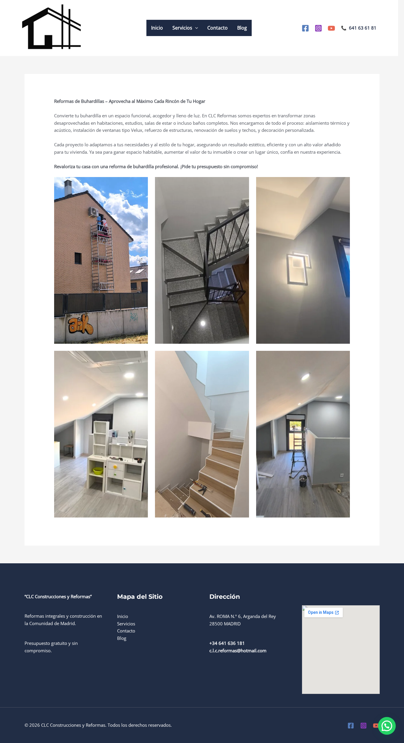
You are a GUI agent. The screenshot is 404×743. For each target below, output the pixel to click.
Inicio (157, 28)
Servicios (182, 28)
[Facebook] (305, 28)
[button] (195, 28)
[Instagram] (318, 28)
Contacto (217, 28)
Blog (242, 28)
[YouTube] (331, 28)
